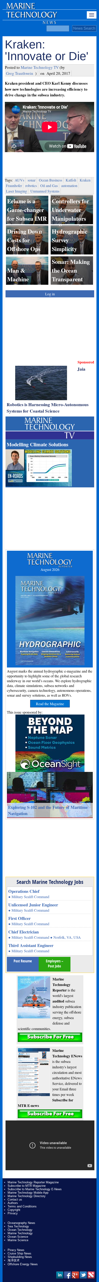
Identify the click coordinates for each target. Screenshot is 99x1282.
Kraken (85, 180)
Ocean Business (50, 180)
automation (69, 185)
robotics (31, 185)
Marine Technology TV (40, 67)
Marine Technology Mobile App (28, 1192)
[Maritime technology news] (31, 17)
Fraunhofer (14, 185)
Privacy (13, 1213)
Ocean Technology (20, 1230)
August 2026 (50, 569)
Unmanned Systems (44, 191)
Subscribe (50, 1037)
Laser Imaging (16, 191)
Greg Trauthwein (19, 73)
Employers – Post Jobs (54, 963)
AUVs (19, 180)
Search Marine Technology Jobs (50, 881)
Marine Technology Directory (27, 1196)
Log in (50, 293)
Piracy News (16, 1250)
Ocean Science (18, 1236)
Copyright (14, 1210)
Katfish (71, 180)
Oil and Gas (49, 185)
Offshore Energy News (23, 1264)
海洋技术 (14, 1260)
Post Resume (23, 961)
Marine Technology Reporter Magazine (33, 1182)
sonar (31, 180)
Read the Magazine (50, 703)
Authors (13, 1203)
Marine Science (18, 1240)
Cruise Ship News (19, 1253)
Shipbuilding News (20, 1257)
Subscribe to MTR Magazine (27, 1185)
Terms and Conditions (22, 1206)
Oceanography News (21, 1223)
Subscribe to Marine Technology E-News (35, 1189)
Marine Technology (20, 1233)
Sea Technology (18, 1226)
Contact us (15, 1199)
